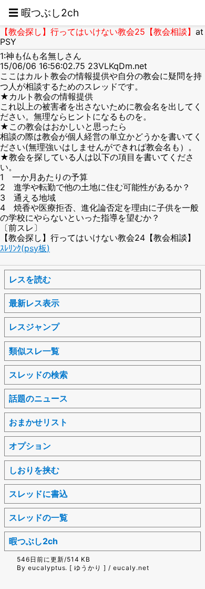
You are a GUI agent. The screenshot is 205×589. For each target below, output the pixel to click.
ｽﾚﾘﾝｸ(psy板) (25, 248)
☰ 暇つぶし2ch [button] (43, 12)
